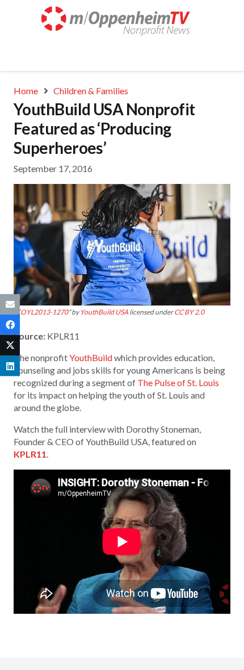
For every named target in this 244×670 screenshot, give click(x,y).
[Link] (122, 21)
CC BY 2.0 (189, 312)
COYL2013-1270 (42, 312)
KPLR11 (30, 454)
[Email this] (10, 304)
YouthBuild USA (104, 312)
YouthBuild (90, 357)
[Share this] (10, 325)
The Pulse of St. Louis (178, 382)
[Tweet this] (10, 345)
